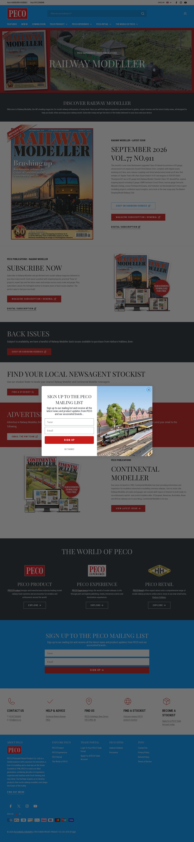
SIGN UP (69, 439)
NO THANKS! (69, 449)
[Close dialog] (148, 389)
